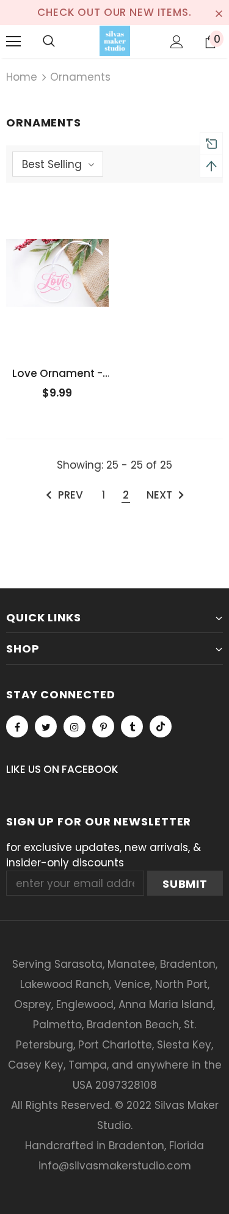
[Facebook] (17, 726)
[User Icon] (176, 41)
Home (21, 77)
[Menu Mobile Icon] (13, 41)
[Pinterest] (103, 726)
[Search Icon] (49, 41)
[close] (219, 12)
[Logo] (115, 41)
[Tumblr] (132, 726)
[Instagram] (74, 726)
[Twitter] (46, 726)
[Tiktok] (161, 726)
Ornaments (80, 77)
